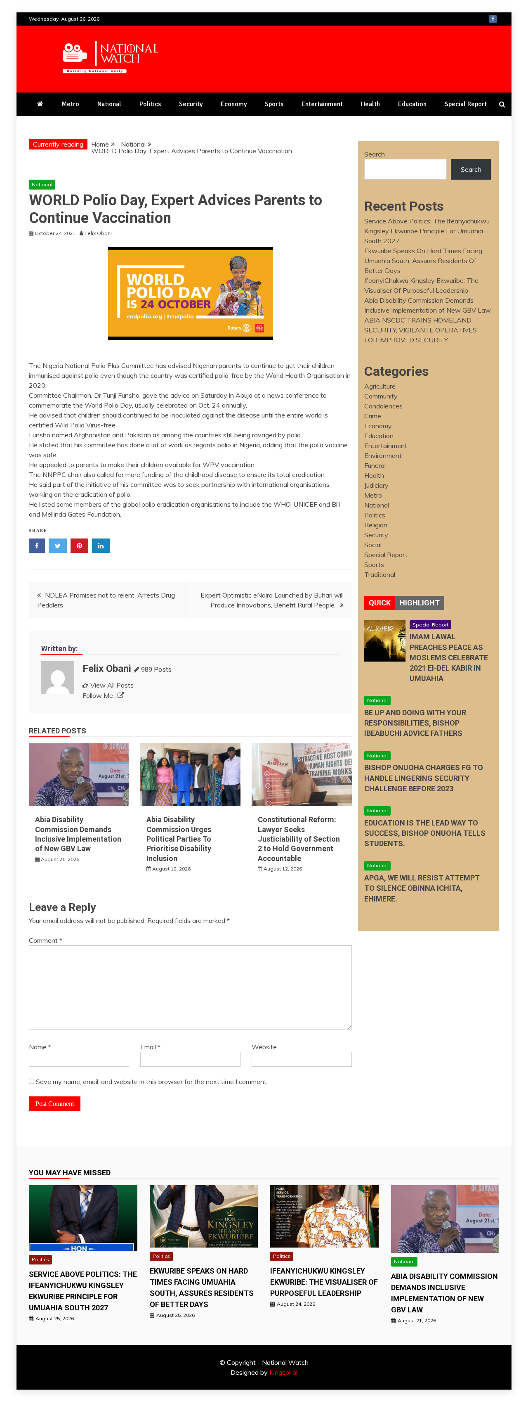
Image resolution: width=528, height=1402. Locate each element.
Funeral (375, 465)
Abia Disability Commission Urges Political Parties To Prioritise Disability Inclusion (178, 839)
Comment (45, 940)
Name (40, 1047)
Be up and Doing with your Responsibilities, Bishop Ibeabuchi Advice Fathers (415, 723)
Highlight (420, 602)
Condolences (383, 406)
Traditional (379, 574)
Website (264, 1047)
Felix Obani (106, 668)
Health (370, 104)
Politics (150, 104)
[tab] (379, 603)
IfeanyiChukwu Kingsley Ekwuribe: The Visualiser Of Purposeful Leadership (324, 1282)
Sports (274, 104)
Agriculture (380, 386)
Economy (234, 104)
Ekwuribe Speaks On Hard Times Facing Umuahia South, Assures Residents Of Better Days (423, 261)
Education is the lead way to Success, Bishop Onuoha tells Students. (425, 833)
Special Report (466, 104)
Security (191, 104)
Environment (383, 455)
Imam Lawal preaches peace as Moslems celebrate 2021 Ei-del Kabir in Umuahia (449, 657)
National (109, 104)
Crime (372, 416)
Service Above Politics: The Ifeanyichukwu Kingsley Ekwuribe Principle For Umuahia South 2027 (427, 231)
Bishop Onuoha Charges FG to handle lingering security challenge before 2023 (423, 777)
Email (150, 1047)
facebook (493, 19)
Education (412, 104)
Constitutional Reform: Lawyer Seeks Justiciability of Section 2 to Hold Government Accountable (299, 839)
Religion (375, 525)
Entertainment (322, 104)
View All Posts (112, 685)
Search (374, 154)
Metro (70, 104)
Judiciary (376, 485)
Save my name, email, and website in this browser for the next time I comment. (152, 1081)
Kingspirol (283, 1372)
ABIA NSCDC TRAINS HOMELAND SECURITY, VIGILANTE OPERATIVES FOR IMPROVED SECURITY (420, 330)
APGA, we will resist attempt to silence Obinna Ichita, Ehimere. (422, 888)
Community (381, 396)
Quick (380, 602)
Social (373, 545)
